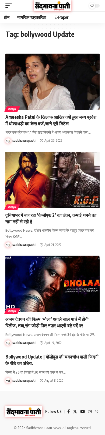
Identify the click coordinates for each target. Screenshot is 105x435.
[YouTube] (82, 411)
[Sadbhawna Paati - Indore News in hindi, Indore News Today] (52, 5)
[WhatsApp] (96, 411)
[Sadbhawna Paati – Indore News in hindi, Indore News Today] (23, 411)
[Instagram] (90, 411)
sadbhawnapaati (24, 140)
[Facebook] (68, 411)
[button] (10, 6)
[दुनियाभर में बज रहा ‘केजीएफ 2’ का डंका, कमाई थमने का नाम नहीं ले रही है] (52, 180)
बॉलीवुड (12, 109)
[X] (75, 411)
